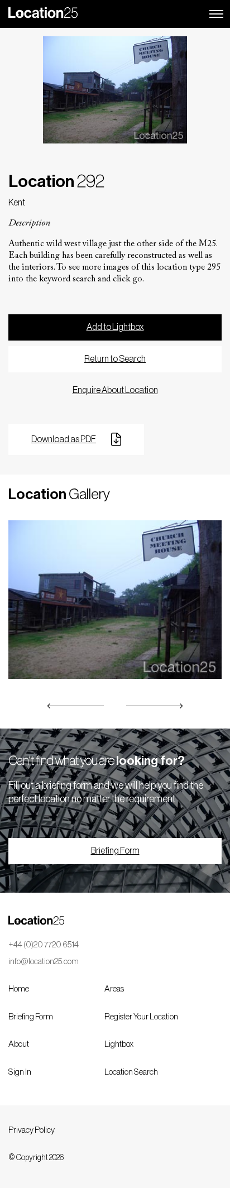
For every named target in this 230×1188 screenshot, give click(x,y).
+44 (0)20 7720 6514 (43, 945)
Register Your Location (141, 1017)
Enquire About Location (115, 390)
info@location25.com (43, 961)
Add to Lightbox (115, 327)
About (18, 1044)
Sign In (19, 1072)
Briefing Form (115, 850)
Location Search (131, 1072)
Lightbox (118, 1044)
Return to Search (115, 359)
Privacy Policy (31, 1130)
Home (18, 989)
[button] (76, 705)
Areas (114, 989)
